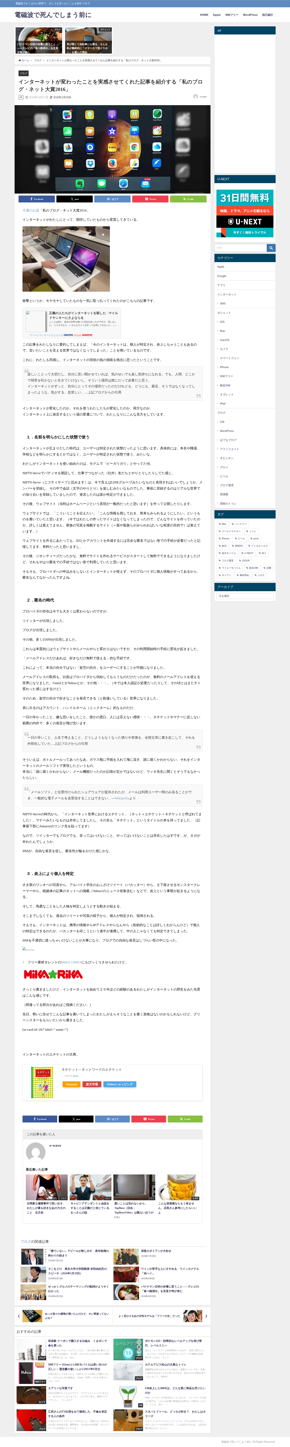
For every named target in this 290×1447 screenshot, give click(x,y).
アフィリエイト (229, 449)
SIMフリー (232, 14)
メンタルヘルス (259, 546)
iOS (222, 321)
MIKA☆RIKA (71, 962)
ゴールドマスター (231, 531)
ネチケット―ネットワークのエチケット (92, 1069)
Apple (217, 14)
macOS (224, 340)
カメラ (224, 349)
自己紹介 (267, 14)
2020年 (246, 560)
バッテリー (241, 524)
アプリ (221, 285)
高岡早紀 (244, 575)
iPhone (224, 367)
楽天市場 (92, 1084)
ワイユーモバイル (231, 568)
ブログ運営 (227, 485)
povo (256, 538)
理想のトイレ (228, 503)
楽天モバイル (229, 553)
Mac (222, 330)
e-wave (203, 96)
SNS (222, 303)
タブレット (227, 394)
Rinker (75, 1076)
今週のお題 (30, 210)
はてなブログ (228, 440)
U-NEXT (248, 553)
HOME (204, 14)
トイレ (252, 531)
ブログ (23, 73)
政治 (224, 546)
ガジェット (224, 312)
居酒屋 (224, 494)
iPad (222, 403)
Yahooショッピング (120, 1084)
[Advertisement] (245, 104)
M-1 (264, 553)
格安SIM (225, 385)
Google (221, 276)
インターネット (227, 294)
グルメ (224, 467)
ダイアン (226, 575)
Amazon (71, 1084)
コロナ (261, 575)
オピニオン (227, 458)
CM (222, 421)
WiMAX (239, 546)
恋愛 (269, 568)
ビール (224, 476)
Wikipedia (122, 798)
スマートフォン (229, 358)
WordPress (250, 14)
